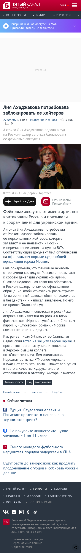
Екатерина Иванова (43, 120)
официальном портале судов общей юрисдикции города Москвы (34, 259)
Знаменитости (14, 382)
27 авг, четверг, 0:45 (20, 8)
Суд (29, 382)
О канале (34, 496)
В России (63, 15)
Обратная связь (22, 547)
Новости (40, 489)
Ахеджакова (43, 382)
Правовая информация (27, 539)
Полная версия (40, 502)
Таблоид (60, 489)
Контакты (14, 502)
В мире (41, 15)
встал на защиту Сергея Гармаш (48, 341)
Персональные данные (26, 543)
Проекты (13, 496)
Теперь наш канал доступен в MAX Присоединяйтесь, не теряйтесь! (33, 26)
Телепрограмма (60, 496)
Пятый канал (16, 489)
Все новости (16, 15)
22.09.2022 (10, 120)
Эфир (63, 5)
